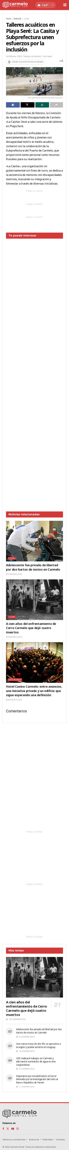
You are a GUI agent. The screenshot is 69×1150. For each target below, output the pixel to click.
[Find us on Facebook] (3, 1129)
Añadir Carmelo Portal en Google (27, 62)
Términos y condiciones (14, 1139)
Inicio (8, 19)
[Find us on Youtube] (12, 1129)
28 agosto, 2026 (15, 700)
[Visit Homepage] (15, 5)
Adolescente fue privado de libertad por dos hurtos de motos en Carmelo (33, 567)
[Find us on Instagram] (17, 1129)
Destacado (15, 680)
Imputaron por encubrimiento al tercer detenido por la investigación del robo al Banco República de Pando (37, 1079)
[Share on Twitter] (27, 105)
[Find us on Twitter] (7, 1129)
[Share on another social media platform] (56, 105)
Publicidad (47, 1139)
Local (26, 19)
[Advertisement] (34, 372)
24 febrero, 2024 (14, 56)
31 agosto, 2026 (15, 574)
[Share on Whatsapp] (42, 105)
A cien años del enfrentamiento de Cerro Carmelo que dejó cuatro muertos (31, 628)
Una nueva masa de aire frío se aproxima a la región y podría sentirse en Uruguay (38, 1045)
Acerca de (34, 1139)
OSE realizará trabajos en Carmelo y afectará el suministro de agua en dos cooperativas (36, 1061)
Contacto (60, 1139)
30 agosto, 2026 (15, 637)
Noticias (17, 19)
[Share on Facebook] (13, 105)
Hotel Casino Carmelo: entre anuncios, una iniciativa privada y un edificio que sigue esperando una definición (34, 690)
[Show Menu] (64, 5)
